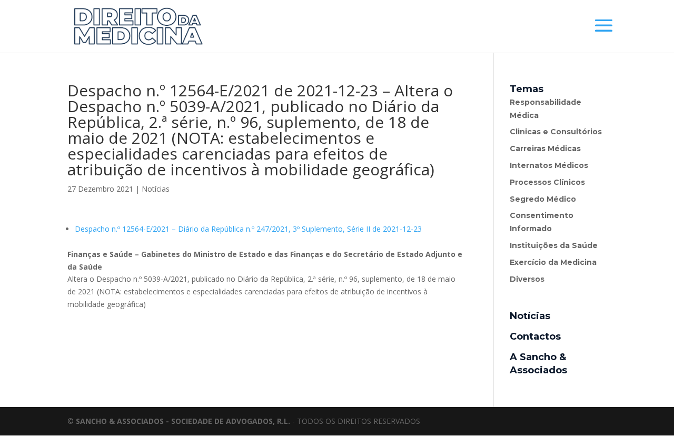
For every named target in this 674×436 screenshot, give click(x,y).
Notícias (156, 189)
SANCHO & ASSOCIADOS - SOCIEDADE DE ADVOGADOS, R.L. (183, 421)
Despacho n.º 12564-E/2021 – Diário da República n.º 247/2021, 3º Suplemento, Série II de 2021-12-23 (248, 229)
